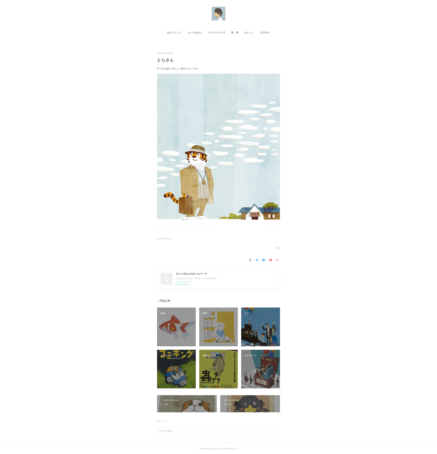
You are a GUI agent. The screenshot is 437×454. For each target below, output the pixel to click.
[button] (174, 32)
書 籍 (234, 32)
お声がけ (265, 32)
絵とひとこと (174, 32)
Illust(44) (160, 238)
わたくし (249, 32)
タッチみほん (195, 32)
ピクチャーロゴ (216, 32)
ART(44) (168, 238)
